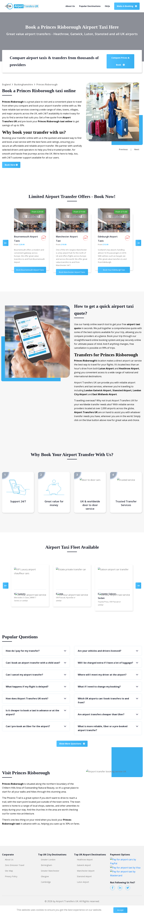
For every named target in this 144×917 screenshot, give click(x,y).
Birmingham (46, 865)
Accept (120, 910)
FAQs (107, 6)
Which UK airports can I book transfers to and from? (103, 700)
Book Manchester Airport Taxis (72, 272)
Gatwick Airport (84, 865)
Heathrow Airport (85, 859)
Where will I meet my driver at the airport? (102, 674)
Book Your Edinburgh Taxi (114, 270)
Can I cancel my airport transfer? (24, 674)
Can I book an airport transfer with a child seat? (33, 662)
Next (136, 149)
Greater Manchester (50, 870)
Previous (123, 149)
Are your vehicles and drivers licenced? (99, 650)
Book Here (10, 164)
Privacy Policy (11, 876)
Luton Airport (83, 882)
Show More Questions (70, 743)
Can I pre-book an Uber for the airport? (28, 726)
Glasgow (45, 876)
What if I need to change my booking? (99, 686)
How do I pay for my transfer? (23, 650)
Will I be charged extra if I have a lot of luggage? (105, 662)
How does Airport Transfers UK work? (27, 698)
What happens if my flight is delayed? (27, 686)
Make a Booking (125, 6)
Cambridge (46, 882)
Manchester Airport (85, 870)
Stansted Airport (84, 876)
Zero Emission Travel (14, 865)
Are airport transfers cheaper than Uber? (101, 714)
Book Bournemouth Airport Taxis (30, 270)
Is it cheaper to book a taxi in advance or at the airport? (32, 712)
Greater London (48, 859)
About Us (70, 6)
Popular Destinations (90, 6)
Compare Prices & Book (120, 61)
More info (107, 909)
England (6, 84)
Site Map (9, 870)
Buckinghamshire (23, 84)
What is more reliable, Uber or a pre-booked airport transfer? (102, 728)
